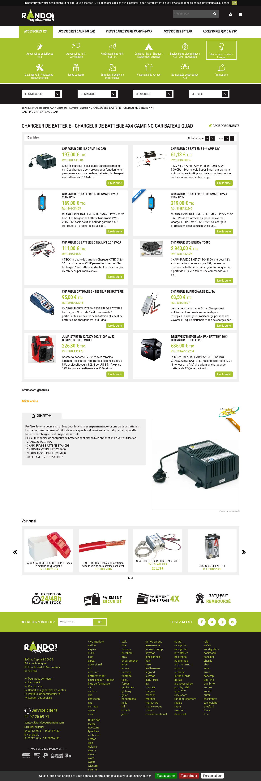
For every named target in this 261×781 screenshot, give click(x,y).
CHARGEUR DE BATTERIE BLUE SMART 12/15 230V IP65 (90, 195)
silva (206, 668)
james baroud (154, 641)
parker (178, 679)
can (90, 687)
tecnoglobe (210, 702)
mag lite (150, 687)
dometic (126, 649)
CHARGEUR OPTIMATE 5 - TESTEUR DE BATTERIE (92, 291)
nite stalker (181, 653)
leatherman (153, 668)
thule (207, 710)
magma (150, 691)
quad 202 (180, 691)
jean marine (153, 645)
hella (124, 702)
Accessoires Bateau (178, 31)
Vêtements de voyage (148, 74)
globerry (126, 691)
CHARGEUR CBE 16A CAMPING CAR (84, 149)
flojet (125, 679)
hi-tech (126, 710)
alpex (91, 660)
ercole (125, 668)
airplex (92, 649)
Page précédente (225, 126)
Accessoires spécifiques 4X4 (39, 55)
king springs (153, 656)
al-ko (91, 653)
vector (92, 739)
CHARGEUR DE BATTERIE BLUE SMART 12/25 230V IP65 (199, 195)
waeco (92, 754)
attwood (93, 672)
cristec (92, 710)
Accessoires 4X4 (35, 31)
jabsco (125, 714)
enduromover (130, 660)
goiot (125, 695)
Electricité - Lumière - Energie (221, 56)
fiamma (126, 672)
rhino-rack (180, 714)
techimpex (210, 698)
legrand (150, 672)
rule (206, 641)
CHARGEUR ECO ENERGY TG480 (190, 242)
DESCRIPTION (43, 415)
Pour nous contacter (40, 678)
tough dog (94, 719)
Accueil (28, 107)
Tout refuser (189, 776)
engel (125, 664)
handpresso (129, 698)
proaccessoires (183, 683)
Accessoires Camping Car (76, 31)
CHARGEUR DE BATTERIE (212, 565)
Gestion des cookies (40, 697)
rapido (178, 702)
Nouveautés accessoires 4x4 (185, 76)
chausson (94, 698)
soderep (209, 675)
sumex (208, 687)
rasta (177, 706)
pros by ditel (181, 687)
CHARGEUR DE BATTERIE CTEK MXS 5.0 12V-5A (91, 242)
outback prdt (182, 675)
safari (207, 645)
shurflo (208, 660)
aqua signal (95, 664)
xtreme (92, 769)
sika (206, 664)
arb (90, 668)
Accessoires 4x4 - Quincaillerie (76, 55)
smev (207, 672)
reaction (179, 710)
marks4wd (152, 702)
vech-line (93, 735)
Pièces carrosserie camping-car (129, 31)
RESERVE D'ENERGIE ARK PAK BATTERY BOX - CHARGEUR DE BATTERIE (199, 338)
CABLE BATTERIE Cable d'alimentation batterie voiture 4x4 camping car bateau (103, 564)
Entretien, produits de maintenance (112, 76)
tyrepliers (93, 731)
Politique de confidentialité (44, 693)
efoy (124, 656)
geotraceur (128, 687)
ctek (90, 714)
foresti (126, 683)
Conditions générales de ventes (47, 690)
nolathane (180, 656)
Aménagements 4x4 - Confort (112, 55)
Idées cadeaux (76, 74)
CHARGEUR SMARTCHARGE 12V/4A (193, 291)
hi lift (124, 706)
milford (150, 710)
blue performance (99, 683)
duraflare (127, 653)
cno (90, 702)
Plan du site (35, 686)
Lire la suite (115, 183)
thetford (209, 706)
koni (148, 660)
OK (234, 2)
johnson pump (154, 649)
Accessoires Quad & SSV (220, 31)
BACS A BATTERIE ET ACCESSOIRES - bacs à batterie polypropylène (49, 564)
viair (90, 742)
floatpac (126, 675)
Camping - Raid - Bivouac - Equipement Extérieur (149, 55)
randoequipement (185, 698)
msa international (156, 714)
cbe (90, 695)
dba (124, 645)
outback (179, 672)
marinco (151, 698)
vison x (92, 750)
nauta (178, 641)
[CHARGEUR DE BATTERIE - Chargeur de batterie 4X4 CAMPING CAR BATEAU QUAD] (195, 464)
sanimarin (210, 653)
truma (92, 723)
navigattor (180, 645)
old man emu (182, 664)
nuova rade (181, 660)
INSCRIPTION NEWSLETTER (38, 622)
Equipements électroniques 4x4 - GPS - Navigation (185, 55)
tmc (206, 714)
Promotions (221, 74)
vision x (92, 746)
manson (151, 695)
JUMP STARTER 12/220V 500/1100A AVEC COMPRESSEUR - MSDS (88, 338)
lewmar (150, 675)
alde (90, 656)
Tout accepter (166, 776)
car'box (92, 691)
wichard (93, 765)
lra (147, 683)
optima (178, 668)
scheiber (209, 656)
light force (152, 679)
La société (34, 682)
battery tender (96, 675)
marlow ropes (154, 706)
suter (207, 695)
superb (208, 691)
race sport (180, 695)
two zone (93, 727)
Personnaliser (212, 776)
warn (91, 758)
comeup (93, 706)
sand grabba (211, 649)
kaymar (150, 653)
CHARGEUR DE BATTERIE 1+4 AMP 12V (195, 149)
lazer (149, 664)
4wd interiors (96, 641)
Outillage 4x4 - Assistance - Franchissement (39, 76)
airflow (92, 645)
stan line (209, 679)
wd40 (91, 761)
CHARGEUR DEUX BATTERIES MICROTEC (157, 560)
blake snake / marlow (101, 679)
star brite (209, 683)
